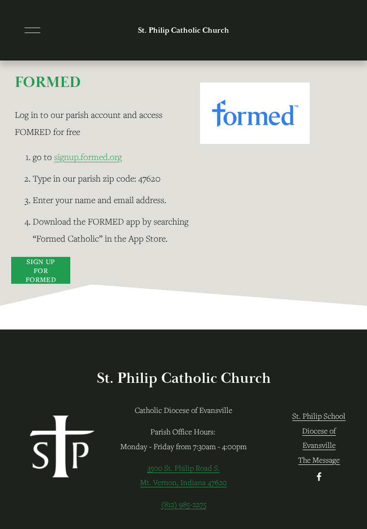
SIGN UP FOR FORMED (41, 270)
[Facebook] (319, 476)
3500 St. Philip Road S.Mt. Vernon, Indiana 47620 (183, 475)
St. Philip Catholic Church (183, 30)
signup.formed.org (88, 157)
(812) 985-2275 (183, 504)
